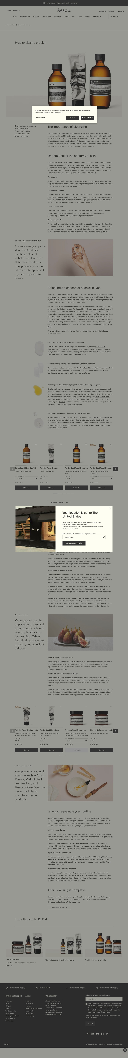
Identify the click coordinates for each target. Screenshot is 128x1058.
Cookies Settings (40, 117)
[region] (64, 114)
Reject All (72, 118)
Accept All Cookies (87, 118)
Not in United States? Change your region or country (79, 534)
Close (110, 508)
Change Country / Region (74, 543)
